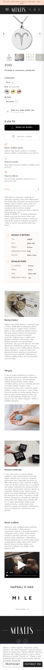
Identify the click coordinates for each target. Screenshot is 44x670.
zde (12, 654)
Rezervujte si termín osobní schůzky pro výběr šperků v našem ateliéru (22, 2)
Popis (7, 189)
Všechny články (20, 609)
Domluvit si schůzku (24, 136)
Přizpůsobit (12, 664)
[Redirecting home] (18, 9)
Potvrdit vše (33, 664)
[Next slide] (40, 33)
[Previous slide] (4, 33)
